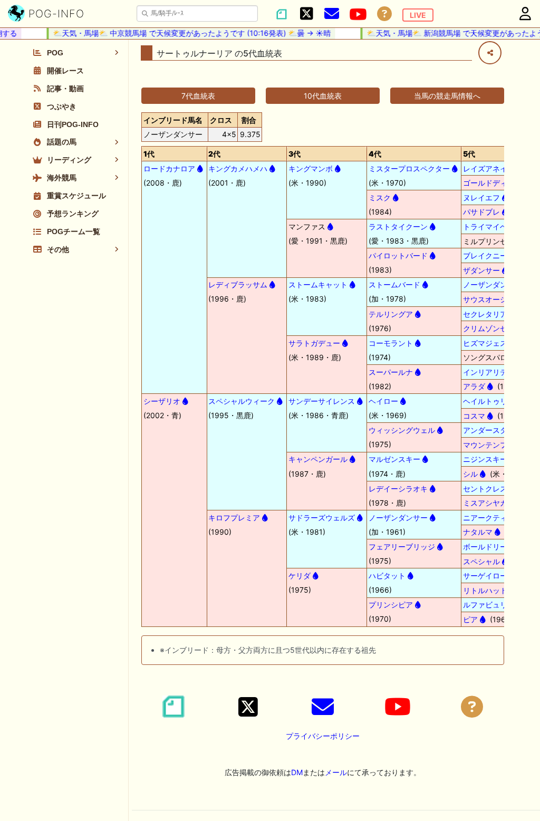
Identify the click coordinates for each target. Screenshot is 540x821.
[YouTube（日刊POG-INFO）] (358, 14)
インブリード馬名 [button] (172, 119)
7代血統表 (198, 95)
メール (336, 772)
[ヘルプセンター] (384, 14)
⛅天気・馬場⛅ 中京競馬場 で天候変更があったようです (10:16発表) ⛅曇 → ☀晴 (186, 32)
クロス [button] (221, 119)
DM (297, 772)
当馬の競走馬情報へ (447, 95)
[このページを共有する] (490, 52)
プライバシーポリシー (323, 735)
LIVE (418, 15)
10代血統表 (323, 95)
